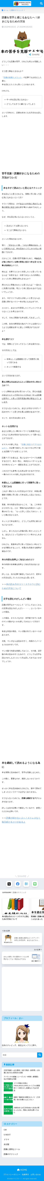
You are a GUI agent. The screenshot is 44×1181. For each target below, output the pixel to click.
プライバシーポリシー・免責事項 (16, 1174)
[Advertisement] (22, 143)
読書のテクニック (19, 892)
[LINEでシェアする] (35, 884)
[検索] (39, 1055)
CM (5, 1130)
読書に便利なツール (12, 1149)
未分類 (6, 1144)
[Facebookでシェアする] (18, 884)
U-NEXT (7, 1135)
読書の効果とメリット (13, 77)
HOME (23, 1169)
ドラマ (6, 1139)
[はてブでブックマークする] (26, 884)
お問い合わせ (36, 1174)
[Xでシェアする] (9, 884)
